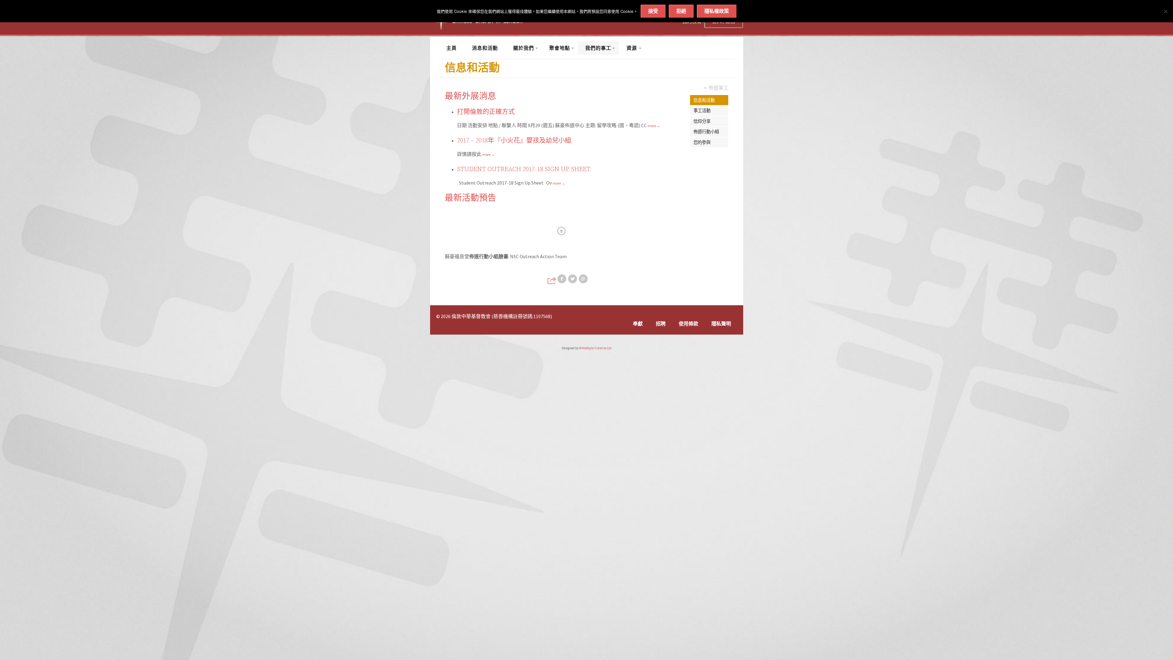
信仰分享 (702, 121)
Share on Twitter (573, 279)
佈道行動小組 (706, 131)
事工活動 (702, 110)
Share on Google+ (584, 279)
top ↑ (562, 231)
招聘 (661, 324)
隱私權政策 (716, 11)
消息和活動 (485, 48)
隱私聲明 (721, 324)
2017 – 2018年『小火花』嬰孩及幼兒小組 (514, 141)
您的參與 (702, 142)
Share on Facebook (562, 279)
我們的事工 (598, 48)
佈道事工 (718, 88)
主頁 (451, 48)
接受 (653, 11)
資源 (632, 48)
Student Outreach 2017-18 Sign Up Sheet (523, 169)
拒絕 (681, 11)
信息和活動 (704, 100)
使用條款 (688, 324)
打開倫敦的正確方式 (486, 112)
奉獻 (638, 324)
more (654, 125)
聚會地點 (559, 48)
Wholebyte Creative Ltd (595, 348)
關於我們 (523, 48)
